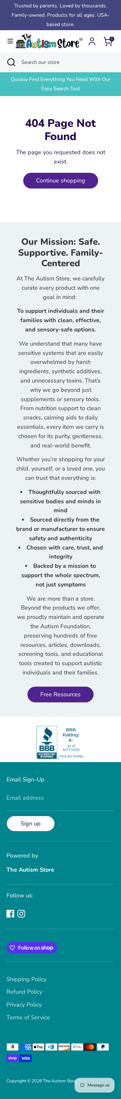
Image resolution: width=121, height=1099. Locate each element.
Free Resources (60, 694)
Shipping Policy (26, 979)
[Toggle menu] (7, 41)
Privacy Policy (24, 1004)
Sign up (31, 823)
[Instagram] (21, 914)
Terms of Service (28, 1017)
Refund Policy (24, 992)
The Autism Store (60, 1081)
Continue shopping (60, 180)
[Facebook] (10, 914)
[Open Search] (10, 62)
